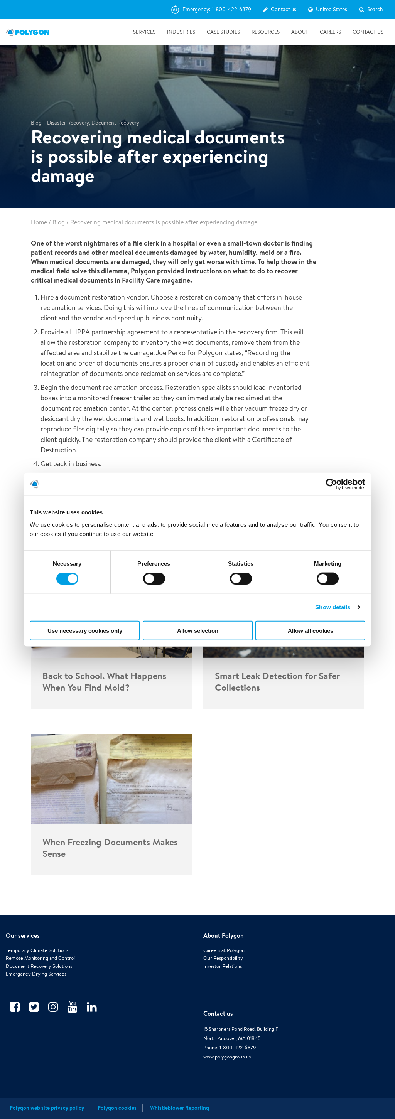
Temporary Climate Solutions (37, 950)
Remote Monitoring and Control (40, 958)
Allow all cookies (310, 630)
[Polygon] (27, 32)
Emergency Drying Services (36, 974)
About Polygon (223, 935)
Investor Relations (222, 966)
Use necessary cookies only (84, 630)
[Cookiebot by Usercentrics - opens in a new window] (331, 484)
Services (144, 32)
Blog (58, 222)
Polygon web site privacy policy (47, 1108)
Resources (266, 32)
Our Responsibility (223, 958)
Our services (23, 935)
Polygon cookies (117, 1108)
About (299, 32)
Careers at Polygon (224, 950)
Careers (330, 32)
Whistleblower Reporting (179, 1108)
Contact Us (368, 32)
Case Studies (223, 32)
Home (39, 222)
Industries (181, 32)
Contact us (218, 1013)
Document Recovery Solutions (39, 966)
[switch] (154, 584)
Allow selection (197, 630)
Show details (332, 607)
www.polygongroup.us (227, 1056)
